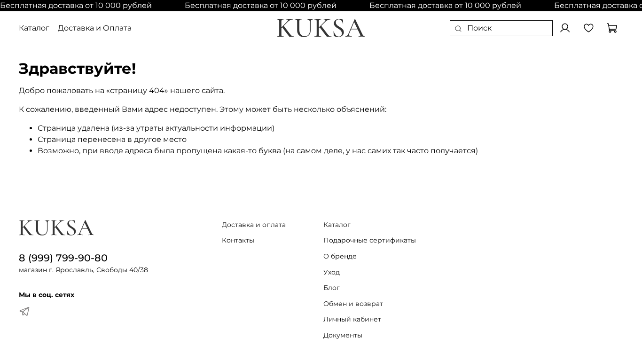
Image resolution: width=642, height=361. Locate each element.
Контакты (238, 240)
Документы (342, 335)
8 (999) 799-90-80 (63, 258)
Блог (331, 287)
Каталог (34, 28)
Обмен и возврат (353, 303)
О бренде (340, 256)
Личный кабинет (352, 319)
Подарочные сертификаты (369, 240)
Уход (331, 272)
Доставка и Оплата (95, 28)
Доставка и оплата (254, 224)
